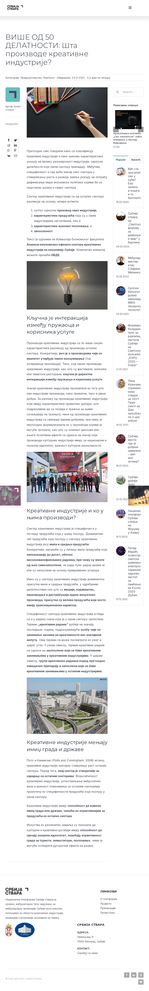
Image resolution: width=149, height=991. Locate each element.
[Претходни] (116, 129)
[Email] (15, 155)
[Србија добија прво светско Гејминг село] (121, 477)
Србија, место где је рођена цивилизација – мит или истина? (134, 448)
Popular (121, 159)
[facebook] (126, 975)
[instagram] (141, 975)
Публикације (108, 908)
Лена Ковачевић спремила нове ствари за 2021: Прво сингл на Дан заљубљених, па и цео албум (134, 400)
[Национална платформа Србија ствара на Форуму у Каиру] (121, 511)
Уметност (49, 77)
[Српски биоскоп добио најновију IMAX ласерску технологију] (121, 289)
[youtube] (141, 982)
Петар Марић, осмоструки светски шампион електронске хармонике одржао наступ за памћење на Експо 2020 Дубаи (134, 571)
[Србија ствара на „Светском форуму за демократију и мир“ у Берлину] (121, 214)
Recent (135, 159)
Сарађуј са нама (87, 952)
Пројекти (105, 903)
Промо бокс (107, 912)
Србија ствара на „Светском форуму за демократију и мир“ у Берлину (134, 228)
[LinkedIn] (15, 145)
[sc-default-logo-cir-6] (15, 6)
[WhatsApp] (8, 150)
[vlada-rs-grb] (8, 925)
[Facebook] (8, 140)
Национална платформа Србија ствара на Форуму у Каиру (134, 521)
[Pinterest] (15, 150)
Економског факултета (88, 239)
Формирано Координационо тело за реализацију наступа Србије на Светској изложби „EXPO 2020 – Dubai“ (134, 345)
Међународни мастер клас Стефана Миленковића (134, 265)
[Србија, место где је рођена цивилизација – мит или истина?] (121, 437)
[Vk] (8, 155)
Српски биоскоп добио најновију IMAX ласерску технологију (134, 299)
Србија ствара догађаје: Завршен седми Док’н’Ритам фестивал (125, 138)
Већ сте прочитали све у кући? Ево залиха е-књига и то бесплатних (134, 183)
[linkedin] (133, 975)
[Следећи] (141, 129)
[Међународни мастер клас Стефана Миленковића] (121, 258)
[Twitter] (15, 140)
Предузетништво (31, 77)
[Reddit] (8, 145)
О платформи (108, 898)
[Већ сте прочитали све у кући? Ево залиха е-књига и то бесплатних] (121, 169)
